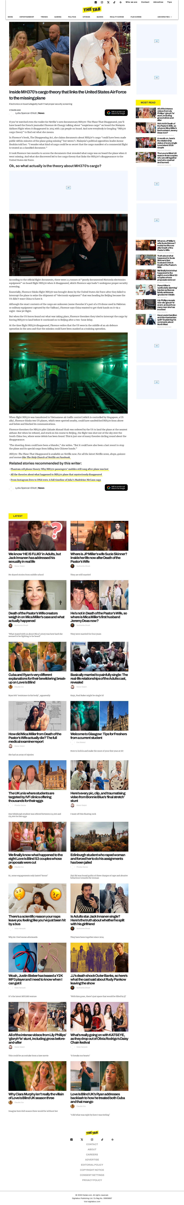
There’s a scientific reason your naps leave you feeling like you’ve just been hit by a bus (36, 920)
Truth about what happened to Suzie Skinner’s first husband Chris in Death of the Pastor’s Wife (166, 261)
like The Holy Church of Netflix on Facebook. (46, 457)
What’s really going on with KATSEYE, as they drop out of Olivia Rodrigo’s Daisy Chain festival (99, 1038)
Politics (72, 17)
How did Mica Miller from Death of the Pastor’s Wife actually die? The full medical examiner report (34, 737)
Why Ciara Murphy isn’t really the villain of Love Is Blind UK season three (36, 1096)
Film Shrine (136, 17)
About (92, 1149)
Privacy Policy (92, 1180)
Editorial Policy (92, 1165)
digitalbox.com (94, 1202)
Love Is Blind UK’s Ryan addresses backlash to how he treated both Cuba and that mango (97, 1098)
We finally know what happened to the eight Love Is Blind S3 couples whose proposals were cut (35, 858)
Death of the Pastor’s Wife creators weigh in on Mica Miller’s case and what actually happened (36, 617)
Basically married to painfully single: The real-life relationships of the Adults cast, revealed (99, 678)
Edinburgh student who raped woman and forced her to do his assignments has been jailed (97, 858)
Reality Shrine (117, 17)
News (10, 17)
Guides (100, 17)
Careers (92, 1154)
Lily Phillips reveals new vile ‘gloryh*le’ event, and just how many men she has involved (166, 305)
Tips (169, 2)
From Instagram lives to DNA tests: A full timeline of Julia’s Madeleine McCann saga (56, 479)
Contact (145, 2)
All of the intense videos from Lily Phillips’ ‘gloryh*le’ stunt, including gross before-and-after (37, 1038)
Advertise (158, 2)
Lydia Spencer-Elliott (26, 113)
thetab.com (87, 1195)
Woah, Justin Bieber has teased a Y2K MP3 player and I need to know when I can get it (35, 979)
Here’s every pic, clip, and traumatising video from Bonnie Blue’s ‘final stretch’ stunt (97, 797)
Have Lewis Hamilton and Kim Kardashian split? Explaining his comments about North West (167, 319)
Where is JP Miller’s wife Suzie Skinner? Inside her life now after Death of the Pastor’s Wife (98, 557)
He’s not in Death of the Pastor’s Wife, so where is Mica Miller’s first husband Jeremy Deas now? (98, 617)
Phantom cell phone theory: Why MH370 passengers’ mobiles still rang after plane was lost (60, 469)
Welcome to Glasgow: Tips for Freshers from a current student (98, 736)
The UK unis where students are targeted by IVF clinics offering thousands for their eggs (31, 797)
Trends (44, 17)
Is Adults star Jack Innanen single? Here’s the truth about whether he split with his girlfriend (97, 920)
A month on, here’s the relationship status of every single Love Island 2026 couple (167, 143)
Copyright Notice (92, 1170)
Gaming (57, 17)
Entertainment (27, 17)
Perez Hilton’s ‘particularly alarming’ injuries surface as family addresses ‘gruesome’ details (167, 290)
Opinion (86, 17)
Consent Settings (92, 1175)
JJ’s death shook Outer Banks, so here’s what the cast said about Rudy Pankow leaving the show (98, 979)
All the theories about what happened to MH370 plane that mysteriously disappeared (56, 474)
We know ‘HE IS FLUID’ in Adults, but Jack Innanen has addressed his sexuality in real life (34, 557)
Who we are (131, 2)
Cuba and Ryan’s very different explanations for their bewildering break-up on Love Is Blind (37, 678)
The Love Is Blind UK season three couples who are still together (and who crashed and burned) (167, 158)
